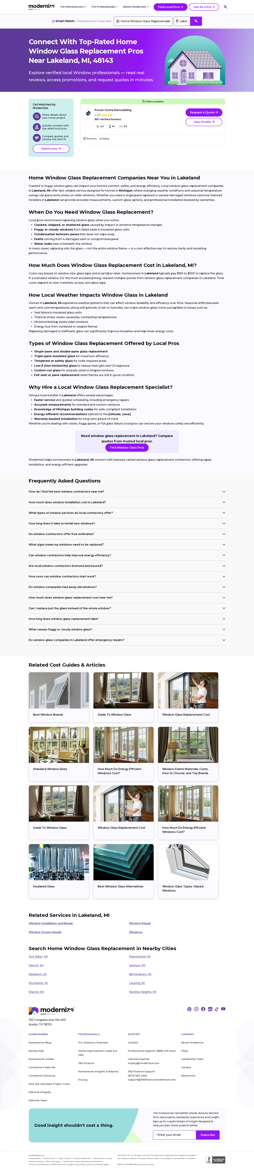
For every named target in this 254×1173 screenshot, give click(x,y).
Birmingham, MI (140, 974)
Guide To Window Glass (114, 714)
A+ (113, 126)
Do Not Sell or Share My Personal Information (83, 1161)
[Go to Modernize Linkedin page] (210, 1009)
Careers (186, 1067)
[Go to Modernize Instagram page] (196, 1009)
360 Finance (86, 1063)
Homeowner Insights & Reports (98, 1071)
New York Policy (53, 1161)
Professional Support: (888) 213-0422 (152, 1050)
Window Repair (140, 923)
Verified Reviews (108, 119)
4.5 (102, 126)
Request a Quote (202, 112)
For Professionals (103, 6)
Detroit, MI (36, 965)
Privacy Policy (79, 1164)
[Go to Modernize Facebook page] (203, 1009)
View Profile (203, 122)
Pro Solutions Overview (93, 1042)
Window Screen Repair (45, 932)
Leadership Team (192, 1059)
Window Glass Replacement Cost (186, 714)
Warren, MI (36, 992)
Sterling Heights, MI (142, 992)
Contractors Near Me (42, 1067)
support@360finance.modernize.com (152, 1079)
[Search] (225, 7)
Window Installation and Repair (51, 923)
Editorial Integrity (40, 1092)
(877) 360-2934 (137, 1075)
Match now (49, 148)
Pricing (82, 1079)
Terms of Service (96, 1164)
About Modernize (135, 6)
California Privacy (36, 1161)
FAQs (184, 1050)
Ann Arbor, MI (38, 956)
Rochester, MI (38, 983)
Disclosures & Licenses (102, 1158)
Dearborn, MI (38, 974)
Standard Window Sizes (50, 769)
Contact (133, 1042)
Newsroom (188, 1075)
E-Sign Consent (64, 1158)
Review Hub (36, 1050)
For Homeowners (72, 6)
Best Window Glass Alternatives (120, 886)
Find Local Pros (169, 7)
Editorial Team (38, 1100)
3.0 (125, 126)
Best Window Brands (48, 714)
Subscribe (208, 1135)
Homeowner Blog (40, 1042)
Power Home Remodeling (113, 110)
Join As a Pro (202, 7)
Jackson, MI (137, 965)
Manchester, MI (140, 956)
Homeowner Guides (41, 1059)
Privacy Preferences (82, 1158)
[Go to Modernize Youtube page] (223, 1009)
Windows (136, 932)
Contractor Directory (42, 1075)
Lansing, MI (137, 983)
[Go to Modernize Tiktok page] (216, 1009)
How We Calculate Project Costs (49, 1084)
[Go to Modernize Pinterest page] (189, 1009)
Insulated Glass (44, 886)
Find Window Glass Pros (127, 447)
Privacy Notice (35, 1158)
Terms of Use (49, 1158)
